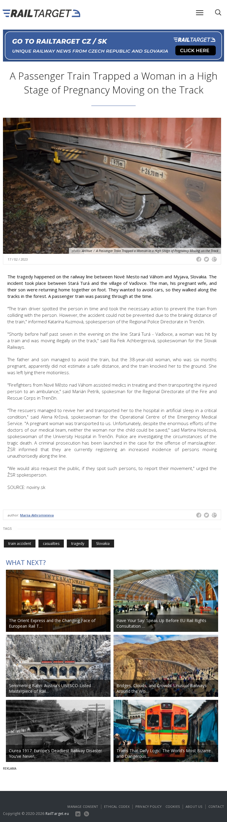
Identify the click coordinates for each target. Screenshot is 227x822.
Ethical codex (116, 806)
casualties (51, 543)
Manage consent (82, 806)
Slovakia (103, 543)
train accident (19, 543)
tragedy (77, 543)
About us (194, 806)
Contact (216, 806)
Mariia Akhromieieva (37, 515)
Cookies (173, 806)
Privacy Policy (148, 806)
